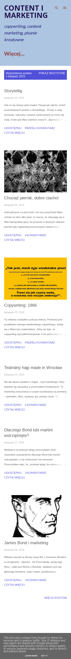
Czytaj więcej (14, 132)
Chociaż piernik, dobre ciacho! (31, 198)
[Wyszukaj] (56, 6)
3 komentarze (35, 472)
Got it (44, 656)
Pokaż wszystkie (52, 73)
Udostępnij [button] (13, 128)
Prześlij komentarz (40, 128)
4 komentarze (35, 235)
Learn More (31, 656)
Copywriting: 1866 (20, 305)
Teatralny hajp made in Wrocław (33, 367)
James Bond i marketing (26, 542)
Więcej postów (55, 597)
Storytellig (13, 90)
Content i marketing (26, 11)
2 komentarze (35, 404)
